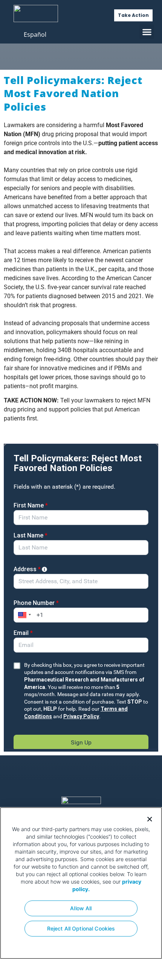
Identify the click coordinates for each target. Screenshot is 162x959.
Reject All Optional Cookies (81, 928)
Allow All (81, 908)
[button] (146, 31)
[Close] (146, 818)
